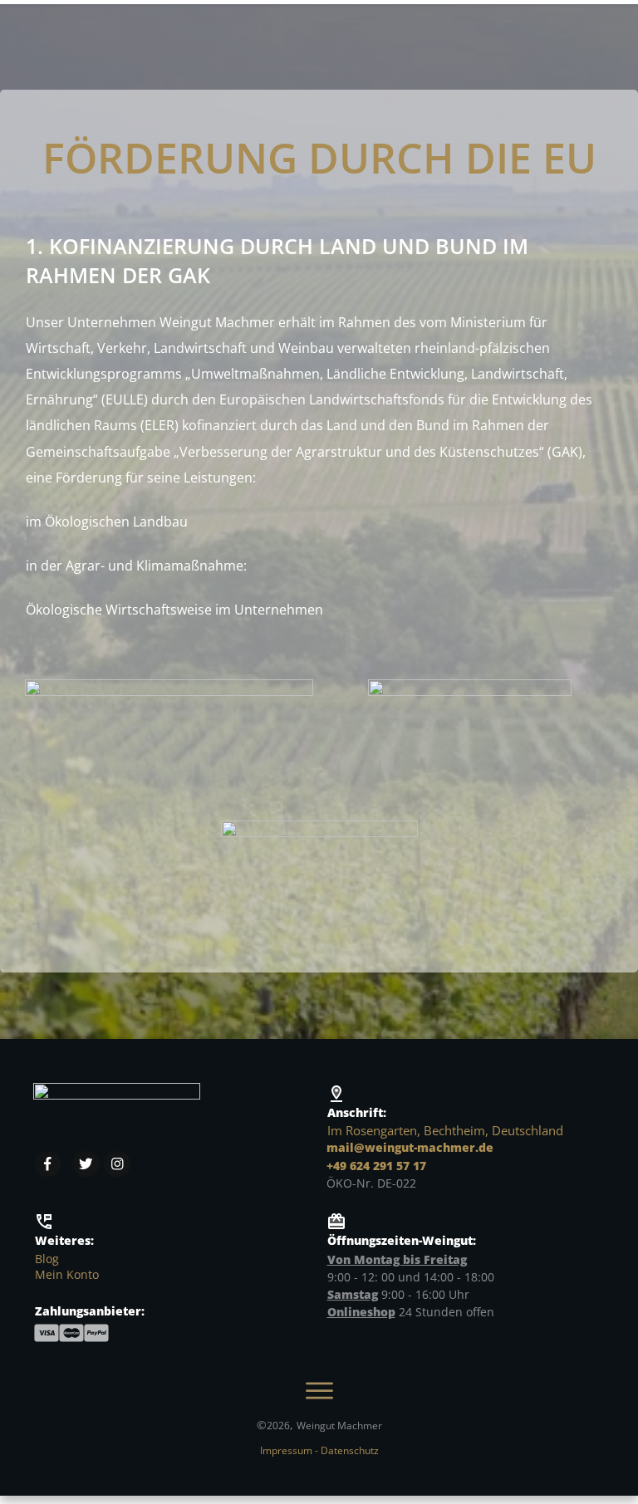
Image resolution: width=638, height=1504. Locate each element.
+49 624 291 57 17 (376, 1165)
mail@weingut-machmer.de (409, 1147)
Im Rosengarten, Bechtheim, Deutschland (445, 1130)
